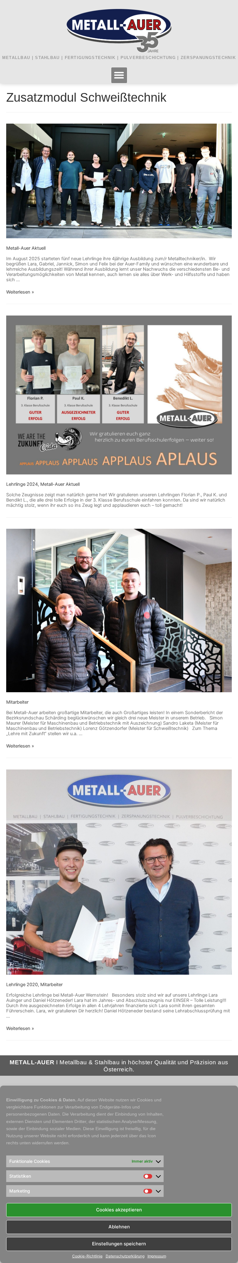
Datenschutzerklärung (125, 1256)
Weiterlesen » (20, 292)
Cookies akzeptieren (119, 1210)
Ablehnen (119, 1227)
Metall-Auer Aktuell (26, 248)
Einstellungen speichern (119, 1244)
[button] (119, 75)
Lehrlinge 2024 (22, 484)
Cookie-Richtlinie (87, 1256)
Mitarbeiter (17, 702)
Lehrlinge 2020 (22, 984)
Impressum (157, 1256)
